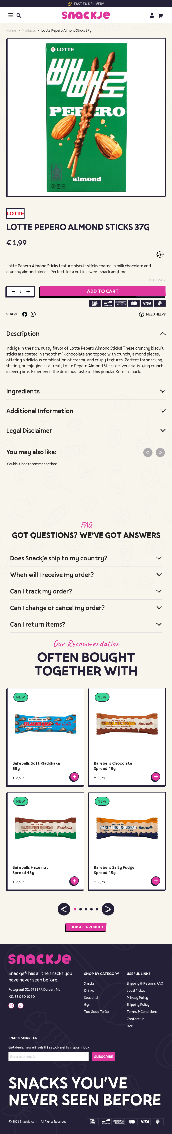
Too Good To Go (96, 1011)
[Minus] (13, 291)
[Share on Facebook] (24, 314)
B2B (130, 1025)
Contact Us (136, 1018)
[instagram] (11, 1006)
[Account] (152, 15)
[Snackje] (86, 15)
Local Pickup (136, 990)
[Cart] (160, 15)
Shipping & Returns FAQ (145, 983)
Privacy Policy (137, 997)
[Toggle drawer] (10, 15)
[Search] (18, 15)
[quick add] (74, 776)
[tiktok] (20, 1006)
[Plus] (28, 291)
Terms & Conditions (142, 1011)
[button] (64, 909)
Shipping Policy (138, 1004)
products (29, 30)
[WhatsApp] (33, 314)
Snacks (89, 983)
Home (11, 30)
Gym (87, 1004)
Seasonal (91, 997)
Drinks (89, 990)
